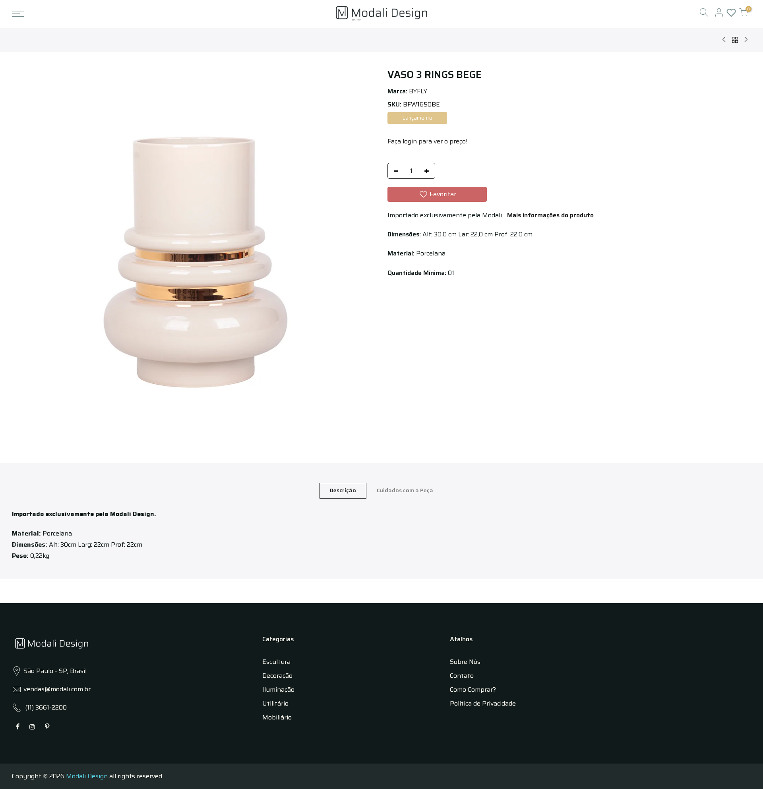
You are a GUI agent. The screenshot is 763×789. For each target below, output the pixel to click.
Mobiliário (277, 717)
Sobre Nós (465, 662)
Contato (462, 676)
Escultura (276, 662)
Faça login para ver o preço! (427, 141)
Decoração (277, 676)
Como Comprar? (473, 689)
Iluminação (278, 689)
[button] (437, 194)
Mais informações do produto (549, 215)
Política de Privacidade (483, 703)
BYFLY (418, 91)
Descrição (343, 490)
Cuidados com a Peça (405, 490)
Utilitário (275, 703)
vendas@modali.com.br (57, 689)
